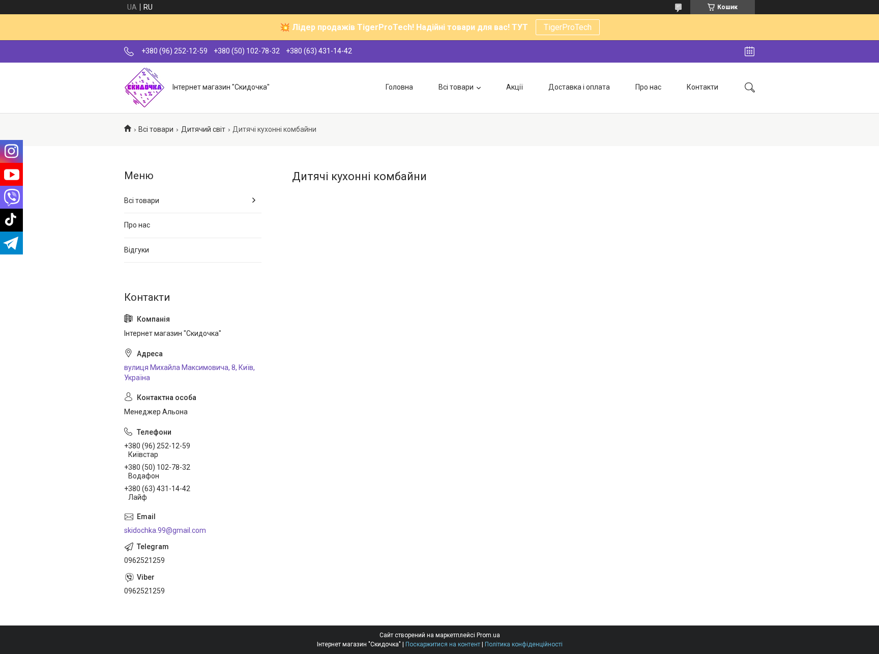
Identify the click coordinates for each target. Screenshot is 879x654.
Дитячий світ (203, 129)
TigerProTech (568, 27)
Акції (514, 87)
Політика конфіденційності (524, 644)
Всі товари (456, 87)
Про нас (648, 87)
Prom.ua (488, 635)
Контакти (702, 87)
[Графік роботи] (749, 51)
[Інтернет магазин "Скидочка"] (144, 87)
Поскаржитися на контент (442, 644)
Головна (399, 87)
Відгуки (136, 250)
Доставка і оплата (579, 87)
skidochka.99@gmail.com (165, 530)
